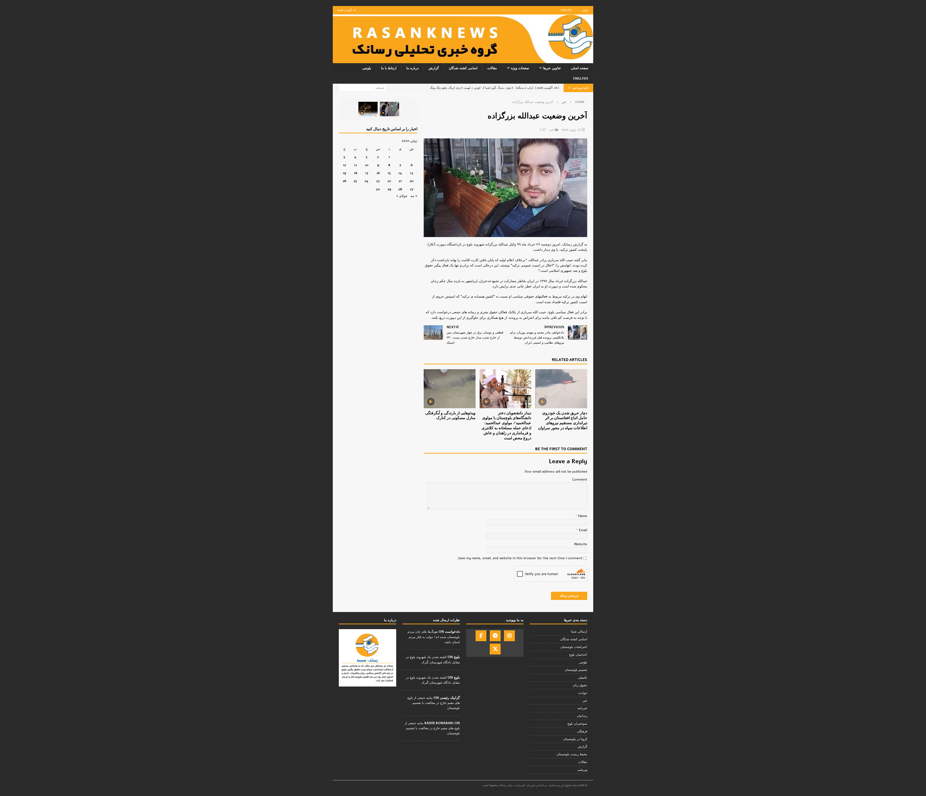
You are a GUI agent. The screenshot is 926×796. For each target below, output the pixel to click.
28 (400, 189)
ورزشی (582, 770)
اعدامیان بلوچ (578, 655)
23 (378, 181)
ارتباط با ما (388, 68)
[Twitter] (495, 649)
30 (378, 189)
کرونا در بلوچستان (575, 739)
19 (344, 173)
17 (366, 173)
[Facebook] (481, 635)
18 (355, 173)
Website (580, 544)
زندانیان (582, 716)
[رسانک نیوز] (463, 60)
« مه (413, 196)
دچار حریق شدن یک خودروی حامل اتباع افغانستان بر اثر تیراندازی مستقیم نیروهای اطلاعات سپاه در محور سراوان (562, 420)
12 (344, 165)
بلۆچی (583, 662)
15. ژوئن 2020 (571, 130)
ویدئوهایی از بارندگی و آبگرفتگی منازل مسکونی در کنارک (450, 415)
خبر (551, 130)
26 (344, 181)
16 (378, 173)
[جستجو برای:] (363, 87)
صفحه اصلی (579, 68)
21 (400, 181)
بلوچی (584, 10)
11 (355, 165)
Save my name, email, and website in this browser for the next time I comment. (519, 558)
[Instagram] (509, 635)
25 (355, 181)
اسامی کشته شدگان (463, 68)
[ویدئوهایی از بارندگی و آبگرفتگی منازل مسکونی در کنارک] (450, 388)
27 (411, 189)
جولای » (402, 196)
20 (412, 181)
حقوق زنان (580, 685)
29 (389, 189)
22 (389, 181)
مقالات (492, 68)
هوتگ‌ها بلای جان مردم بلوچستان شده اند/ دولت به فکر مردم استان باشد (434, 637)
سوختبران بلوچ (577, 723)
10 (366, 165)
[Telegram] (495, 635)
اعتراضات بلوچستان (573, 647)
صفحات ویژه (520, 68)
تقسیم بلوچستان (576, 670)
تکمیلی (582, 677)
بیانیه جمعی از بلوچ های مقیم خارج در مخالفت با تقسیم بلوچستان (433, 703)
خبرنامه (582, 708)
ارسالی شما (579, 631)
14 (400, 173)
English (566, 10)
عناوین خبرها (552, 68)
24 (366, 181)
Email (582, 530)
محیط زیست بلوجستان (572, 754)
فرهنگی (582, 731)
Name (582, 516)
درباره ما (412, 68)
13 (411, 173)
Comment (579, 479)
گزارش (434, 68)
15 (389, 173)
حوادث (582, 693)
